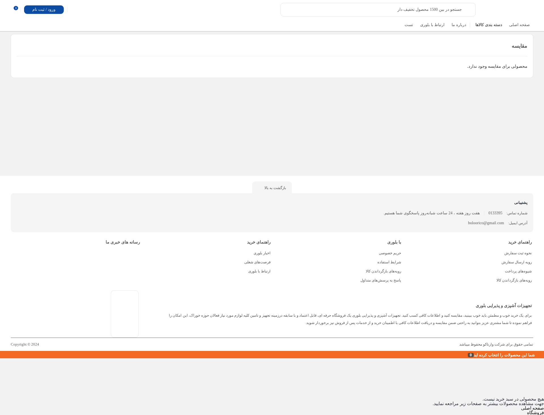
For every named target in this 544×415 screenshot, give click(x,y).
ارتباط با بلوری (259, 271)
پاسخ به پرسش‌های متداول (380, 280)
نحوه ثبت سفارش (518, 253)
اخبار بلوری (262, 253)
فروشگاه (535, 412)
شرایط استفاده (389, 262)
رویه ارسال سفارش (517, 262)
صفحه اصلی (532, 408)
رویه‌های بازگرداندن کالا (514, 280)
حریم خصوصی (390, 253)
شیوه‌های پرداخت (518, 271)
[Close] (1, 354)
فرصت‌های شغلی (257, 262)
